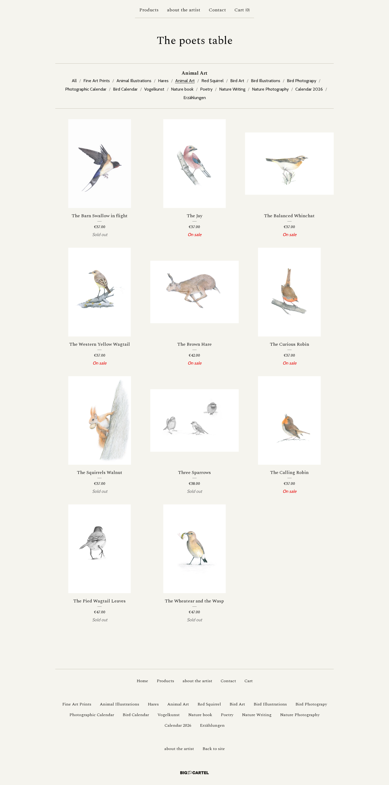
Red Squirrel (212, 80)
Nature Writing (232, 89)
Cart (249, 681)
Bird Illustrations (265, 80)
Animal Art (185, 80)
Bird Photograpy (301, 80)
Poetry (206, 89)
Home (142, 681)
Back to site (213, 749)
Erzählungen (194, 97)
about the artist (183, 10)
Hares (163, 80)
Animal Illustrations (133, 80)
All (74, 80)
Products (149, 10)
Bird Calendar (125, 89)
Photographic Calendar (85, 89)
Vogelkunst (154, 89)
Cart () (242, 10)
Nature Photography (270, 89)
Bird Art (237, 80)
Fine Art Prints (96, 80)
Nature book (182, 89)
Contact (217, 10)
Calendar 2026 (309, 89)
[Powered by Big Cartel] (194, 773)
